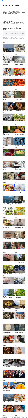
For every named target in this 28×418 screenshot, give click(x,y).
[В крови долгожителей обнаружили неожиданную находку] (19, 329)
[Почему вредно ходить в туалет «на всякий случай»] (19, 236)
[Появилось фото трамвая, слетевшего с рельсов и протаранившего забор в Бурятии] (19, 364)
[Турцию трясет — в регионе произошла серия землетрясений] (19, 142)
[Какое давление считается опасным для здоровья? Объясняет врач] (8, 61)
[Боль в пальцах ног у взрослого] (19, 317)
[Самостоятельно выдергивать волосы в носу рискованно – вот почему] (19, 352)
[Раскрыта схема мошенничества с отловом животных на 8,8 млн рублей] (19, 305)
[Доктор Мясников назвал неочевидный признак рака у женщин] (19, 201)
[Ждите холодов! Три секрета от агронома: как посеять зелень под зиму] (8, 270)
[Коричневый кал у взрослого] (8, 142)
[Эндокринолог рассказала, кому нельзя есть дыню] (19, 212)
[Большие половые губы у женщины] (8, 96)
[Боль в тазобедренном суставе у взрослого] (8, 247)
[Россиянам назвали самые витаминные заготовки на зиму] (8, 305)
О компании (3, 417)
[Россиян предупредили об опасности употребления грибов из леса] (8, 317)
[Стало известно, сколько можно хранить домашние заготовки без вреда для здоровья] (8, 340)
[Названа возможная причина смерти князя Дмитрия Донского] (19, 259)
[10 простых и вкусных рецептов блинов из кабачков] (8, 224)
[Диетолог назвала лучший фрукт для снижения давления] (19, 294)
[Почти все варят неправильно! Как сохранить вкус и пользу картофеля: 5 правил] (19, 154)
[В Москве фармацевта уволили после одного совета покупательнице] (19, 166)
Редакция (12, 417)
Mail (1, 417)
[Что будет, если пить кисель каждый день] (8, 154)
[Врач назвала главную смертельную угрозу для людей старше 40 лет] (19, 131)
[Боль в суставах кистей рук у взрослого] (8, 282)
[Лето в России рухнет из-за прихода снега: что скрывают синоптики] (8, 294)
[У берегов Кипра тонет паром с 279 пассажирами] (8, 49)
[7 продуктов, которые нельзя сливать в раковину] (8, 177)
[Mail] (2, 1)
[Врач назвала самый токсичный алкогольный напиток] (8, 131)
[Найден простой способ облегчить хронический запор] (8, 352)
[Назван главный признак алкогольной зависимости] (19, 177)
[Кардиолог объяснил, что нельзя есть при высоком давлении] (19, 107)
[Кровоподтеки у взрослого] (8, 259)
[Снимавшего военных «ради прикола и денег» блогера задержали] (19, 270)
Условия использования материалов (17, 417)
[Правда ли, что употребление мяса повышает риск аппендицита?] (8, 410)
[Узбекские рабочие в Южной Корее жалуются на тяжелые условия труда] (8, 119)
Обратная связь (23, 417)
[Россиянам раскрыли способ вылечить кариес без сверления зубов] (19, 410)
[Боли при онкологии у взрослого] (19, 340)
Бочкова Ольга (8, 20)
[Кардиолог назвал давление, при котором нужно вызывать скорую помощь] (8, 73)
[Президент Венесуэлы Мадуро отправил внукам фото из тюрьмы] (19, 224)
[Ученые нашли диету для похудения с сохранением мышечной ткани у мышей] (19, 399)
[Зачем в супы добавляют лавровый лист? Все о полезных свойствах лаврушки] (8, 212)
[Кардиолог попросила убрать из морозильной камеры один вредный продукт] (8, 107)
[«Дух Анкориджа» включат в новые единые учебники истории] (19, 375)
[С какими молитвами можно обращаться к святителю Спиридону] (8, 387)
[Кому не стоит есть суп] (19, 387)
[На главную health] (5, 1)
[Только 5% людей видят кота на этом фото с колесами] (8, 84)
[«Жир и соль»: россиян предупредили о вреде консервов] (19, 96)
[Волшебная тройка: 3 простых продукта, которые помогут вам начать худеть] (8, 189)
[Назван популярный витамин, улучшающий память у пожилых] (19, 119)
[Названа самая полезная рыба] (19, 49)
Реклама (6, 417)
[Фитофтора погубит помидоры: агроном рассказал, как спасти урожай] (19, 84)
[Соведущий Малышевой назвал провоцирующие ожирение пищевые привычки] (8, 329)
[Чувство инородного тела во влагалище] (8, 166)
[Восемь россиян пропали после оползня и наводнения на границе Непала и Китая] (8, 399)
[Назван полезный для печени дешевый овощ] (19, 73)
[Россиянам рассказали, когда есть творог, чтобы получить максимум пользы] (19, 61)
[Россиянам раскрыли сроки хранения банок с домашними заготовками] (8, 375)
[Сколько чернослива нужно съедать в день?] (8, 236)
